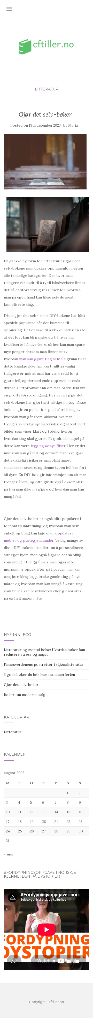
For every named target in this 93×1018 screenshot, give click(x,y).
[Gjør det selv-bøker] (45, 161)
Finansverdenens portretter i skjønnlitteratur (43, 664)
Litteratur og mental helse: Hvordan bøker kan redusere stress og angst (44, 652)
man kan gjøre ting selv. (39, 359)
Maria (73, 125)
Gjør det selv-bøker (21, 684)
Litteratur (46, 89)
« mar (8, 854)
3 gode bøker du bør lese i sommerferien (39, 674)
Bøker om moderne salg (24, 694)
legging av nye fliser (48, 445)
